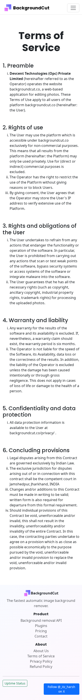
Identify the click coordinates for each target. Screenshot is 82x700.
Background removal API (41, 620)
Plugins (41, 625)
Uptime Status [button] (15, 683)
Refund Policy (41, 666)
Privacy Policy (41, 661)
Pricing (41, 631)
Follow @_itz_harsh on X (61, 689)
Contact (41, 636)
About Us (41, 650)
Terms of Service (41, 656)
